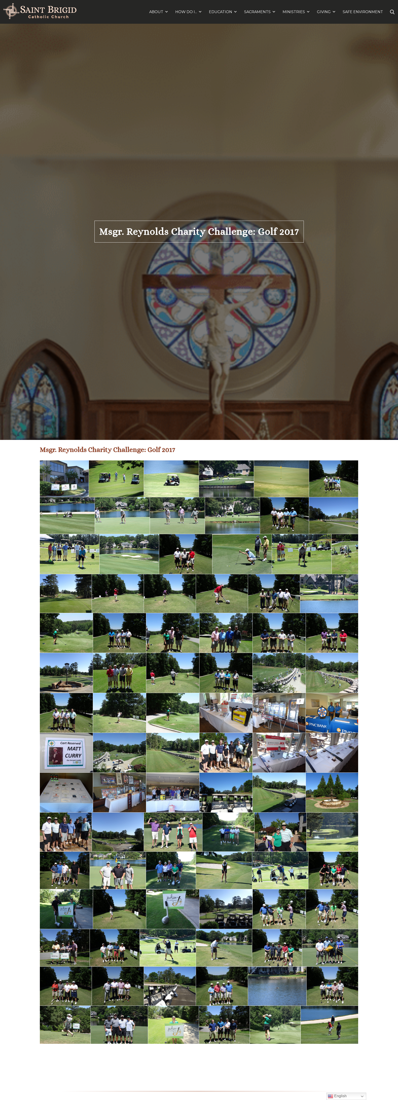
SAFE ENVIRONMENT (363, 12)
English (340, 1096)
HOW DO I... (186, 12)
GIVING (324, 12)
